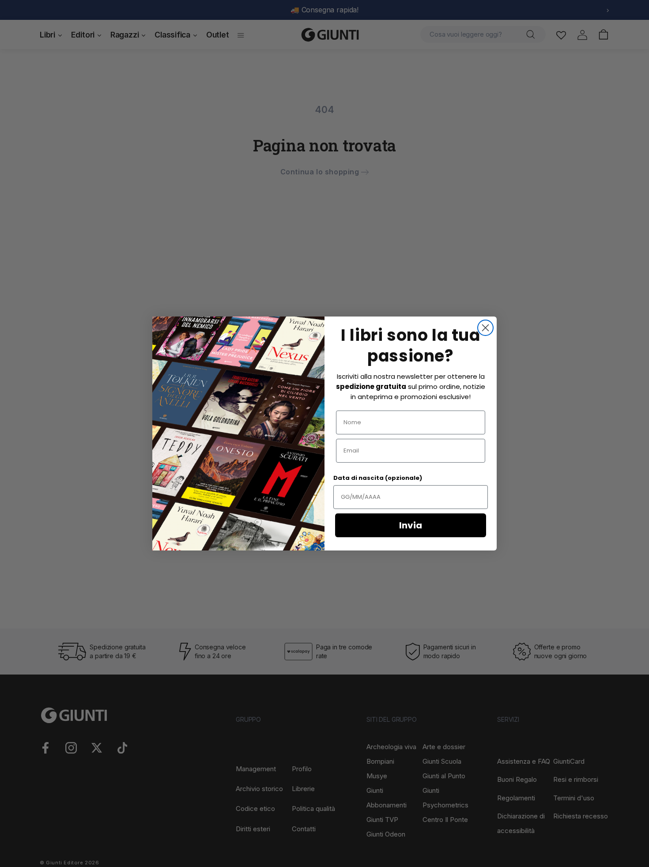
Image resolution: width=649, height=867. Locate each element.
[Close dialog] (485, 327)
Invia (410, 525)
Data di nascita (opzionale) (377, 478)
